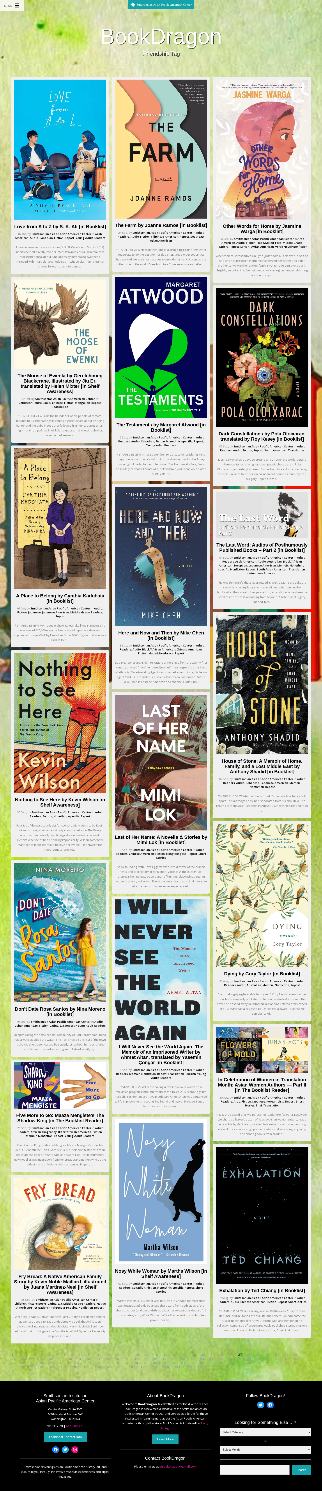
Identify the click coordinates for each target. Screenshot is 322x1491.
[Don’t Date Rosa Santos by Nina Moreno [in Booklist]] (60, 1001)
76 (117, 1363)
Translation (60, 407)
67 (32, 1363)
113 (200, 1367)
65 (14, 1363)
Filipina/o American (164, 237)
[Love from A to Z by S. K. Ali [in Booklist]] (60, 219)
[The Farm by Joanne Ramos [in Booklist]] (161, 217)
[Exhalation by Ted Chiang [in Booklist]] (262, 1283)
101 (64, 1367)
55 (211, 1359)
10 (81, 1354)
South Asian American (272, 569)
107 (132, 1367)
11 (90, 1354)
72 (79, 1363)
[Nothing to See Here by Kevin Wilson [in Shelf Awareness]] (60, 792)
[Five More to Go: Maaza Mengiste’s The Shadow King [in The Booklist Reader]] (60, 1108)
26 (231, 1354)
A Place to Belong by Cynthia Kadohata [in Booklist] (60, 598)
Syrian (244, 247)
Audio (34, 238)
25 (222, 1354)
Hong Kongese (176, 854)
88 (230, 1363)
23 (203, 1354)
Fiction (59, 238)
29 (258, 1354)
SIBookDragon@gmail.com (177, 1466)
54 (202, 1359)
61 (268, 1359)
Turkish (190, 1074)
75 (108, 1363)
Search (301, 1470)
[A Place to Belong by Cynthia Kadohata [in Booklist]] (60, 588)
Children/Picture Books (35, 403)
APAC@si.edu (75, 1426)
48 (145, 1359)
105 (109, 1367)
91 (258, 1363)
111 (177, 1367)
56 (221, 1359)
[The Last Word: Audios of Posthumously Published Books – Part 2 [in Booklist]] (262, 537)
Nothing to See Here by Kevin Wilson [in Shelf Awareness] (60, 802)
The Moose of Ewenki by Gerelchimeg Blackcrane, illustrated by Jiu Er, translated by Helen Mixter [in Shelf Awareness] (60, 383)
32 (286, 1354)
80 (155, 1363)
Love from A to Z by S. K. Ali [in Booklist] (60, 226)
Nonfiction (45, 1136)
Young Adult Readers (90, 238)
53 (193, 1359)
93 (277, 1363)
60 (258, 1359)
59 (249, 1359)
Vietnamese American (262, 573)
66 (23, 1363)
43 (98, 1359)
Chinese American (189, 649)
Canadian (46, 238)
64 (296, 1359)
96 (14, 1367)
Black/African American (74, 1132)
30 (268, 1354)
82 (174, 1363)
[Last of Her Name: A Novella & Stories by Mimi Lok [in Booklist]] (161, 829)
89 (240, 1363)
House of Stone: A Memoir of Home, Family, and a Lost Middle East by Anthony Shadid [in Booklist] (262, 766)
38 (51, 1359)
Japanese (34, 612)
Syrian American (262, 247)
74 (98, 1363)
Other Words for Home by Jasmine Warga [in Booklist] (262, 228)
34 (14, 1359)
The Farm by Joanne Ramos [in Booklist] (161, 225)
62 (277, 1359)
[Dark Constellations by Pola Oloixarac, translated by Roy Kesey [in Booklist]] (262, 426)
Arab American (245, 561)
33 (296, 1354)
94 (287, 1363)
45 (117, 1359)
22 (194, 1354)
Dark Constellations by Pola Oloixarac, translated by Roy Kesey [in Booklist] (262, 436)
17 (147, 1354)
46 (127, 1359)
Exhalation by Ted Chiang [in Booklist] (262, 1290)
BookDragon (161, 36)
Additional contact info (65, 1437)
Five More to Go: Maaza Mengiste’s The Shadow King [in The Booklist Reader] (60, 1118)
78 (136, 1363)
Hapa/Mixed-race (161, 653)
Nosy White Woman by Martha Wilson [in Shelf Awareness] (161, 1273)
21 (184, 1354)
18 (156, 1354)
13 (109, 1354)
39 (61, 1359)
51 (174, 1359)
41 (79, 1359)
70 (61, 1363)
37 (42, 1359)
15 (128, 1354)
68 (42, 1363)
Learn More (165, 1439)
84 (193, 1363)
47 (136, 1359)
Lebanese (252, 783)
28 (249, 1354)
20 (175, 1354)
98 (32, 1367)
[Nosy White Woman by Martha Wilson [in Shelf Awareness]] (161, 1263)
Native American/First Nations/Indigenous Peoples (61, 1305)
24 (212, 1354)
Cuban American (26, 1026)
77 (127, 1363)
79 (145, 1363)
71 (70, 1363)
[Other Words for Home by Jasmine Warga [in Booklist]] (262, 218)
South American (275, 450)
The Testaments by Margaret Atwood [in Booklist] (161, 427)
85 (202, 1363)
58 (240, 1359)
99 (42, 1367)
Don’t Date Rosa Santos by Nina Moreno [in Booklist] (60, 1011)
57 (230, 1359)
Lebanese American (262, 565)
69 (51, 1363)
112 (189, 1367)
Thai (259, 1105)
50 (164, 1359)
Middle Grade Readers (86, 612)
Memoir (31, 1136)
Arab (237, 1101)
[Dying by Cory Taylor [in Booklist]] (262, 966)
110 (166, 1367)
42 (89, 1359)
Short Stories (297, 1302)
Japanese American (55, 612)
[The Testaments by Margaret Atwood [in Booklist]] (161, 417)
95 (296, 1363)
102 (75, 1367)
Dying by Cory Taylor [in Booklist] (262, 973)
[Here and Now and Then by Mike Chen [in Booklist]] (161, 625)
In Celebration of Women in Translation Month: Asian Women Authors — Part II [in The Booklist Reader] (262, 1085)
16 (137, 1354)
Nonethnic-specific (66, 816)
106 (121, 1367)
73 (89, 1363)
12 (99, 1354)
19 (165, 1354)
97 (23, 1367)
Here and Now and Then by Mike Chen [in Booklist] (161, 635)
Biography (49, 1132)
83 (183, 1363)
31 (277, 1354)
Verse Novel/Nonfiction (291, 247)
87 (221, 1363)
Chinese (57, 403)
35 (23, 1359)
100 (52, 1367)
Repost (69, 238)
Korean (271, 1101)
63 (287, 1359)
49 (155, 1359)
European (240, 565)
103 (86, 1367)
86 (211, 1363)
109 (155, 1367)
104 (98, 1367)
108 (143, 1367)
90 (249, 1363)
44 (108, 1359)
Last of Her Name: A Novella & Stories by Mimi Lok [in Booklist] (161, 839)
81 (164, 1363)
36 (32, 1359)
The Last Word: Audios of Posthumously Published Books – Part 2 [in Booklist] (262, 547)
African (36, 1132)
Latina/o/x (57, 1026)
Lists (281, 1101)
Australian (274, 561)
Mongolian (82, 403)
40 (70, 1359)
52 (183, 1359)
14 (118, 1354)
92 (268, 1363)
